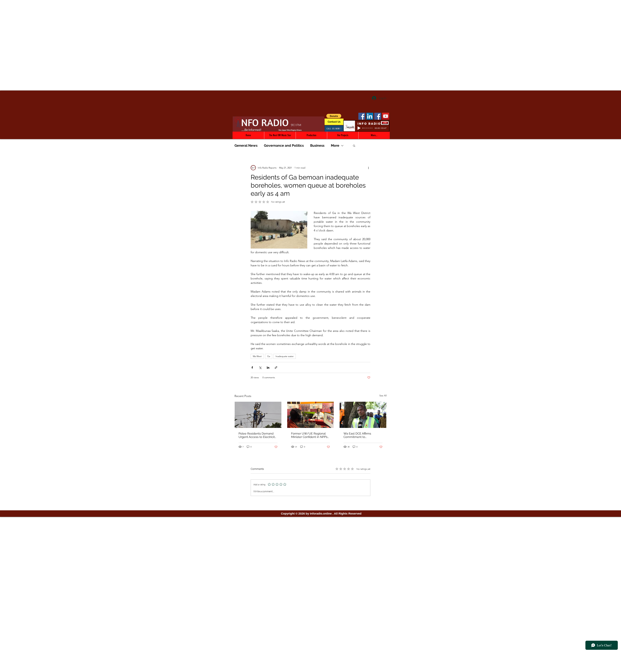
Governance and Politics (284, 145)
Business (317, 145)
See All (383, 395)
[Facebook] (361, 116)
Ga (268, 356)
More (335, 145)
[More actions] (368, 168)
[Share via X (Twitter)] (260, 367)
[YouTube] (385, 116)
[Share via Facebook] (252, 367)
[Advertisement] (310, 22)
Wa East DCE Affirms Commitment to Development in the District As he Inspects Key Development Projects (362, 435)
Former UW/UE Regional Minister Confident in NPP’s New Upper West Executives (309, 435)
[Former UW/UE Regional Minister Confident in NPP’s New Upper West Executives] (310, 415)
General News (245, 145)
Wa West (257, 356)
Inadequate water (285, 356)
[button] (333, 116)
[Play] (359, 128)
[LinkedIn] (369, 116)
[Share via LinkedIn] (268, 367)
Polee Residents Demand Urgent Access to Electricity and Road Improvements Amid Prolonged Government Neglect (257, 435)
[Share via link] (276, 367)
